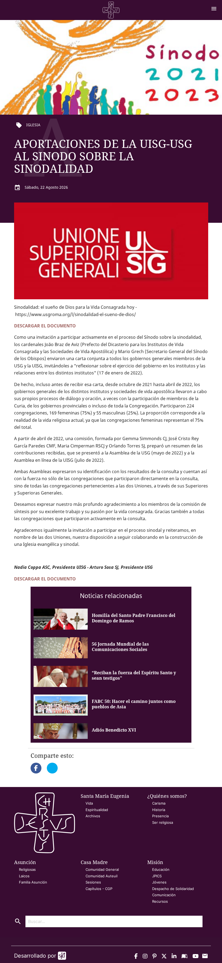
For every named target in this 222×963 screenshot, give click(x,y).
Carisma (158, 803)
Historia (158, 810)
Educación (160, 869)
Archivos (93, 816)
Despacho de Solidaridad (173, 888)
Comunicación (164, 895)
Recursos (160, 901)
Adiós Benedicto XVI (114, 730)
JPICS (157, 876)
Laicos (24, 876)
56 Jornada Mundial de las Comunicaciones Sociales (120, 646)
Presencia (160, 816)
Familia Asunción (33, 882)
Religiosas (27, 869)
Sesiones (93, 882)
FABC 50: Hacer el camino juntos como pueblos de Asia (134, 704)
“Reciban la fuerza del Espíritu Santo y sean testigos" (134, 675)
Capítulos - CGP (99, 888)
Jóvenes (159, 882)
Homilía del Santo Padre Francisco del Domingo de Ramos (133, 618)
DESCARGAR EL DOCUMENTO (45, 326)
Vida (89, 803)
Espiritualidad (97, 810)
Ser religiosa (162, 822)
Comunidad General (102, 869)
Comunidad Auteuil (101, 876)
